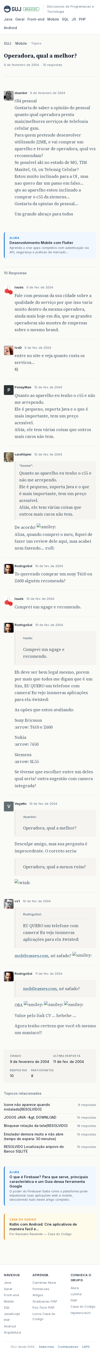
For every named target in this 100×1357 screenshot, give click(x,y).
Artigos (38, 1295)
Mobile (53, 19)
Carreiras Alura (44, 1282)
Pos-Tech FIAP (44, 1307)
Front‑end (35, 19)
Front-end (11, 1295)
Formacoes (41, 1289)
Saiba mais (46, 1346)
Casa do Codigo (83, 1306)
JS (74, 19)
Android (10, 28)
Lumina (76, 1294)
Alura (75, 1288)
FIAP (74, 1300)
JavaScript (12, 1314)
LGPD (86, 1346)
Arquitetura (12, 1332)
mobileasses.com (31, 956)
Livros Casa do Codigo (44, 1316)
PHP (82, 19)
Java (8, 19)
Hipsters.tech (81, 1313)
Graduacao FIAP (45, 1301)
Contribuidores (68, 1346)
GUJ (7, 43)
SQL (65, 19)
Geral (20, 19)
